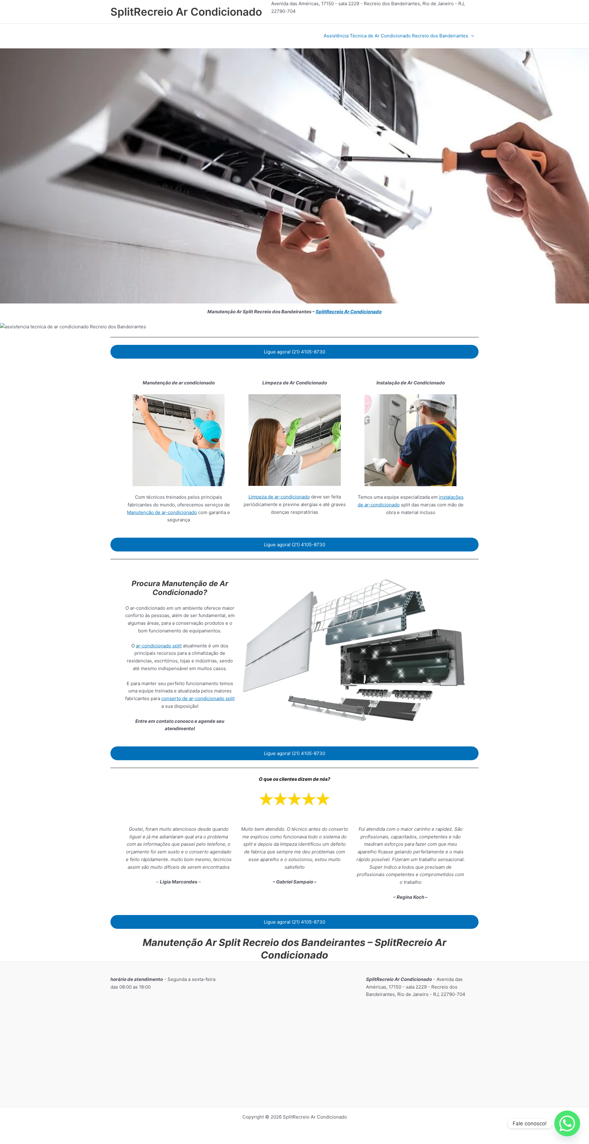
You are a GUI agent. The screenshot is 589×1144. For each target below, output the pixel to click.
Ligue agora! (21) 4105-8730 (294, 352)
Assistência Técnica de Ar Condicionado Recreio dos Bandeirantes (396, 36)
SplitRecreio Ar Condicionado (186, 11)
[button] (471, 36)
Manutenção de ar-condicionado (162, 512)
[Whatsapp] (567, 1123)
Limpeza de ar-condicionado (279, 497)
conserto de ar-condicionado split (198, 698)
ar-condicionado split (159, 646)
